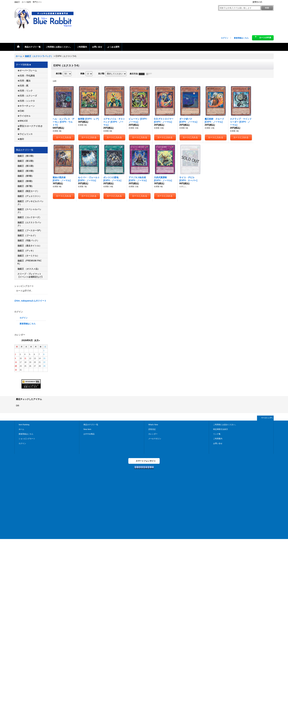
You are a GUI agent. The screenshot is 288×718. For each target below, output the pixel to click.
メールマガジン (154, 439)
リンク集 (216, 434)
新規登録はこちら (241, 38)
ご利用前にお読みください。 (225, 425)
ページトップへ (267, 418)
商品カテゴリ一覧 (91, 425)
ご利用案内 (217, 439)
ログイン (224, 38)
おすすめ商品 (89, 434)
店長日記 (152, 429)
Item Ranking (24, 425)
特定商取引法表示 (220, 429)
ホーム (21, 429)
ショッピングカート (27, 439)
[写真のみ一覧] (142, 74)
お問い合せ (217, 443)
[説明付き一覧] (150, 74)
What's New (153, 425)
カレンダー (153, 434)
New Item (87, 429)
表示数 (59, 74)
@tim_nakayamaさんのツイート (30, 300)
